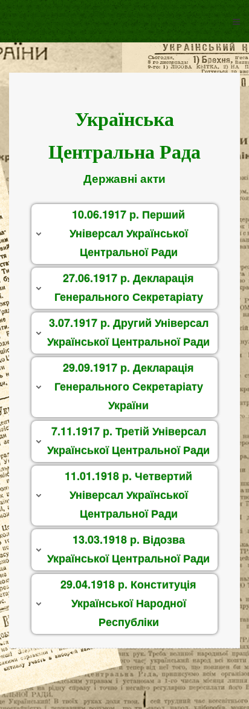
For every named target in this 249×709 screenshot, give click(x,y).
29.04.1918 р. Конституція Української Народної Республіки (128, 602)
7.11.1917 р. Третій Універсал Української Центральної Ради (128, 440)
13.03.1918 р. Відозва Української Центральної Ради (128, 549)
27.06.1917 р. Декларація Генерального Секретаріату (128, 287)
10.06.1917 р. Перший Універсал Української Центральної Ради (129, 232)
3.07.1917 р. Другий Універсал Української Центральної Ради (128, 332)
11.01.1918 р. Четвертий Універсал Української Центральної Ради (128, 494)
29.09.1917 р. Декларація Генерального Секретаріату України (128, 386)
